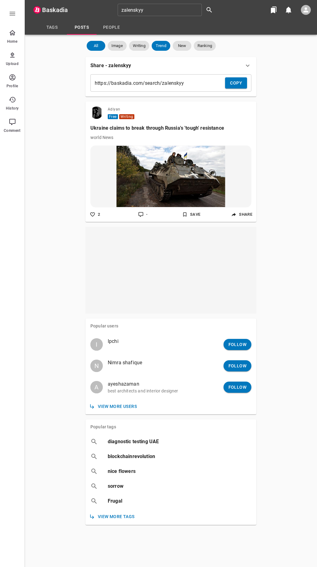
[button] (96, 46)
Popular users (104, 325)
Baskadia (55, 10)
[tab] (52, 27)
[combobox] (167, 9)
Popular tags (103, 426)
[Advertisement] (170, 270)
